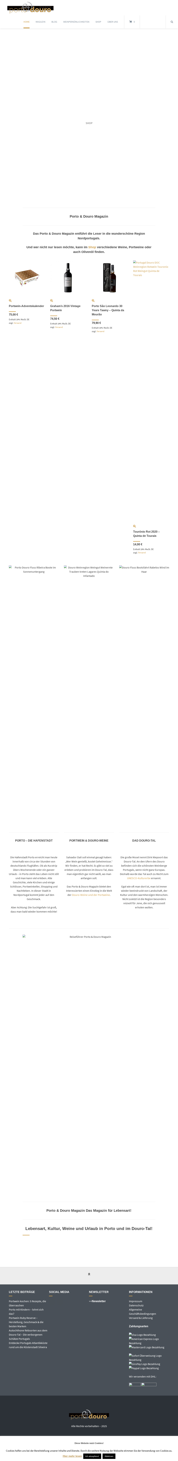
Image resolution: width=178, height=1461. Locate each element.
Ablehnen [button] (109, 1456)
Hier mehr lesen (72, 1456)
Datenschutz (136, 1305)
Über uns (112, 21)
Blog (54, 21)
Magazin (40, 21)
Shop (98, 21)
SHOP (89, 123)
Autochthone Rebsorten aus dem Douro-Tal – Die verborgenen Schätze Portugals (28, 1334)
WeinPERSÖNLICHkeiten (76, 21)
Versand (17, 322)
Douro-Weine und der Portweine (91, 895)
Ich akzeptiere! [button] (92, 1456)
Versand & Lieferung (141, 1318)
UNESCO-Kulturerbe (139, 878)
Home (26, 21)
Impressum (135, 1301)
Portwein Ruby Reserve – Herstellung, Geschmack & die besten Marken (26, 1322)
